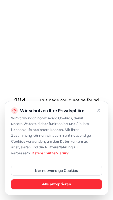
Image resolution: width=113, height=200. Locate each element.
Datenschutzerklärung (50, 153)
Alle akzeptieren (56, 184)
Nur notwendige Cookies (56, 170)
